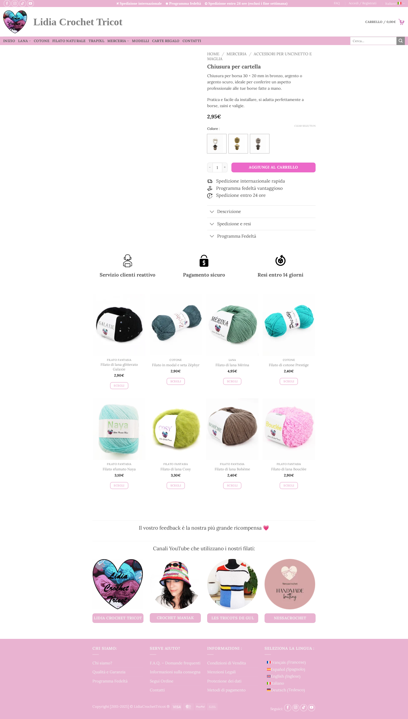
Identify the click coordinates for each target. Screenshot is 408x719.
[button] (385, 21)
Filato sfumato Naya (119, 469)
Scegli (119, 385)
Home (213, 53)
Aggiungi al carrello (273, 167)
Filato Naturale (69, 40)
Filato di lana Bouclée (288, 469)
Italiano (391, 3)
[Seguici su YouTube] (30, 3)
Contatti (192, 40)
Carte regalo (166, 40)
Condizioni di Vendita (226, 662)
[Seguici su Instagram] (14, 3)
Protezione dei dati (224, 681)
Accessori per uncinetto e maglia (259, 56)
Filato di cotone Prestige (289, 365)
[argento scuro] (259, 143)
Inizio (9, 40)
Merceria (116, 40)
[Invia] (401, 41)
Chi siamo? (102, 662)
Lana (23, 40)
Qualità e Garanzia (108, 671)
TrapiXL (96, 40)
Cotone (41, 40)
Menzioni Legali (221, 671)
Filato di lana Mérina (232, 365)
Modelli (140, 40)
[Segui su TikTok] (22, 3)
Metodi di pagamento (226, 689)
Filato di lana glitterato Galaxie (119, 367)
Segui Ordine (161, 681)
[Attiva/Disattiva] (212, 212)
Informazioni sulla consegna (175, 671)
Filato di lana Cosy (175, 469)
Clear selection (305, 125)
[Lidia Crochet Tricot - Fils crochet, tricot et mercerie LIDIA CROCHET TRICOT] (15, 21)
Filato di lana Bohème (232, 469)
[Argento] (216, 143)
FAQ (337, 3)
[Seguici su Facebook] (7, 3)
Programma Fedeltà (110, 681)
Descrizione (229, 211)
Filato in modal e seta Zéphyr (176, 365)
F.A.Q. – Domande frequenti (175, 662)
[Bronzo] (238, 143)
